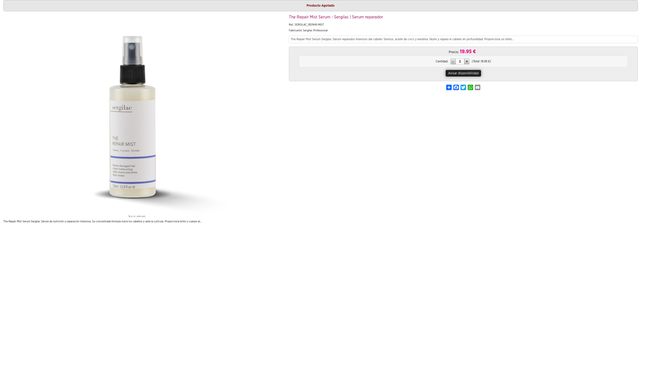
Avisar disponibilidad (463, 73)
